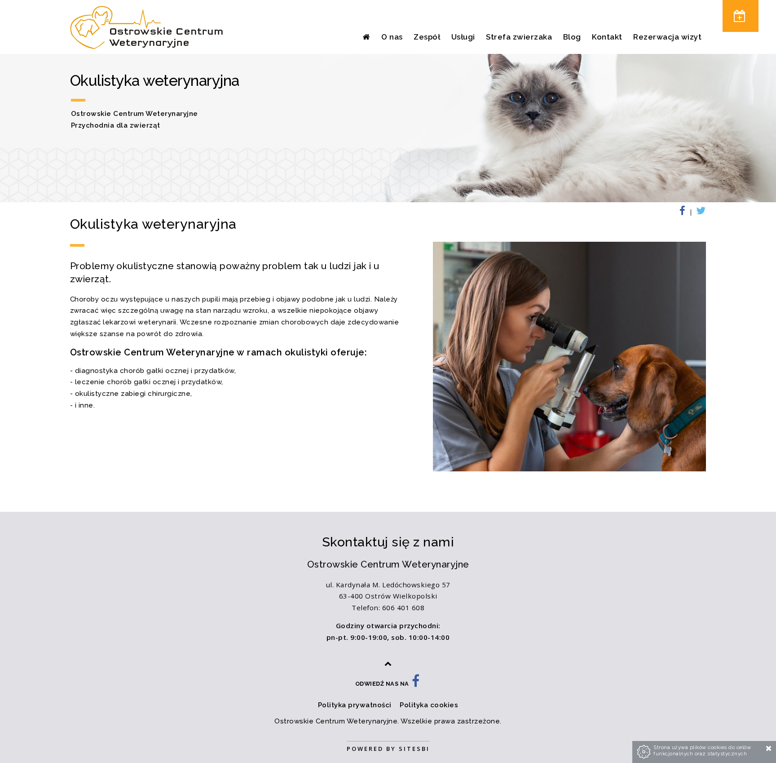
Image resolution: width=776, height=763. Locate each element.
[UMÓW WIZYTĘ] (740, 16)
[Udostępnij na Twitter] (699, 212)
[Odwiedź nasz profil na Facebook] (415, 683)
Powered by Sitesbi (388, 749)
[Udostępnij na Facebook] (685, 212)
